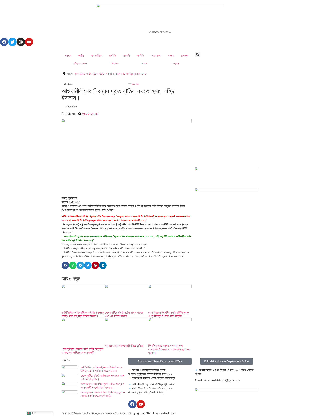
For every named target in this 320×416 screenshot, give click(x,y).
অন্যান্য (176, 63)
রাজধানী (126, 55)
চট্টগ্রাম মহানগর (80, 63)
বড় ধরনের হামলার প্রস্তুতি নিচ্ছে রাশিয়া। (125, 345)
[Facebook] (4, 42)
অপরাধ (171, 55)
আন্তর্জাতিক (96, 55)
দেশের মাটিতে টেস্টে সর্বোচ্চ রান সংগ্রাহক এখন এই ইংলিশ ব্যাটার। (124, 314)
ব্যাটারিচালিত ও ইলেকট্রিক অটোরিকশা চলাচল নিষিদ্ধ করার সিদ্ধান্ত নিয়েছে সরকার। (111, 73)
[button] (197, 54)
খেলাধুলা (184, 55)
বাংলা (33, 413)
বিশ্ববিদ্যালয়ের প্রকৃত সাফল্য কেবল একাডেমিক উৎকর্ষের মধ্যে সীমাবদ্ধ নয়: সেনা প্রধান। (169, 349)
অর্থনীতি (140, 55)
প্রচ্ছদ (68, 55)
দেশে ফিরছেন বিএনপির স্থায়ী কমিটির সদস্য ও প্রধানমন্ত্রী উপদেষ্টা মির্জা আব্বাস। (168, 314)
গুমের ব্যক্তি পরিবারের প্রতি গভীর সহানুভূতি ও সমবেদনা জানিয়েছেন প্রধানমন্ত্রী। (82, 350)
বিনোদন (115, 63)
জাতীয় (81, 55)
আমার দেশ (156, 55)
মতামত (145, 63)
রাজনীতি (112, 55)
